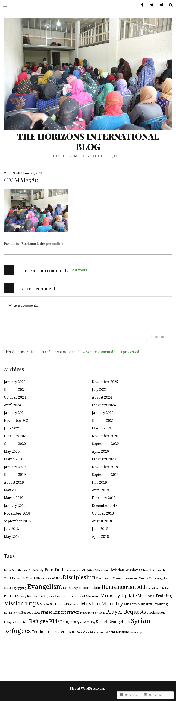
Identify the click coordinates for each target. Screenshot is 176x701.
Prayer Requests (126, 612)
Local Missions (88, 596)
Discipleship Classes (109, 578)
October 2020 (15, 444)
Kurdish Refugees (40, 596)
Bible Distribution (16, 570)
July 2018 (11, 529)
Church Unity (55, 578)
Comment (157, 336)
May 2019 (12, 490)
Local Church (65, 596)
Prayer (73, 612)
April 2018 (100, 537)
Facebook (141, 5)
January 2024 (15, 413)
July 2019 (99, 482)
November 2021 (17, 420)
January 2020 (15, 467)
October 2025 (15, 390)
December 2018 (104, 506)
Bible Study (36, 570)
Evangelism (44, 586)
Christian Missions (124, 570)
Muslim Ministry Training (146, 604)
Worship (136, 632)
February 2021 (16, 436)
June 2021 (12, 428)
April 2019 (100, 490)
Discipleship (79, 577)
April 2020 (100, 451)
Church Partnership (14, 578)
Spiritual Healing (86, 622)
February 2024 (104, 405)
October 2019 (15, 475)
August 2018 (102, 521)
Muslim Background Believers (60, 604)
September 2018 (17, 521)
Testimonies (43, 631)
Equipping (19, 588)
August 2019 (14, 482)
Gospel (76, 588)
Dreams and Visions (135, 578)
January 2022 (103, 413)
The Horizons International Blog (88, 141)
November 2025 (105, 382)
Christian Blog (73, 570)
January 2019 (15, 506)
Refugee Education (16, 622)
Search (169, 5)
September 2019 (105, 475)
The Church (63, 632)
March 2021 (101, 428)
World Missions (117, 632)
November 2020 (105, 436)
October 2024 (15, 397)
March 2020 (13, 459)
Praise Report (53, 612)
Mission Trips (21, 603)
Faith (67, 588)
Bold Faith (54, 569)
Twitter (150, 5)
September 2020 (105, 444)
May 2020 (12, 451)
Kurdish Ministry (15, 596)
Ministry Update (118, 595)
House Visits (91, 588)
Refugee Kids (44, 621)
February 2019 (104, 498)
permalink (54, 244)
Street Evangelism (113, 621)
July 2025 (99, 390)
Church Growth (153, 570)
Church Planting (36, 578)
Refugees (68, 622)
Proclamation (156, 612)
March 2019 (13, 498)
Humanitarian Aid (123, 587)
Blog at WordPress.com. (87, 688)
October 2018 (103, 513)
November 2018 (17, 513)
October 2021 (103, 420)
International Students (158, 588)
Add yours (78, 270)
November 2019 (105, 467)
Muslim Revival (12, 612)
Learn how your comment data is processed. (104, 352)
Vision (100, 632)
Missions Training (155, 596)
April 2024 (12, 405)
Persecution (30, 612)
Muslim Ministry (102, 604)
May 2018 (12, 537)
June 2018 (100, 529)
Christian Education (95, 570)
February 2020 (104, 459)
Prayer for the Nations (92, 612)
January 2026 (15, 382)
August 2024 (102, 397)
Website (159, 5)
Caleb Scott (12, 173)
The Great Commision (84, 632)
